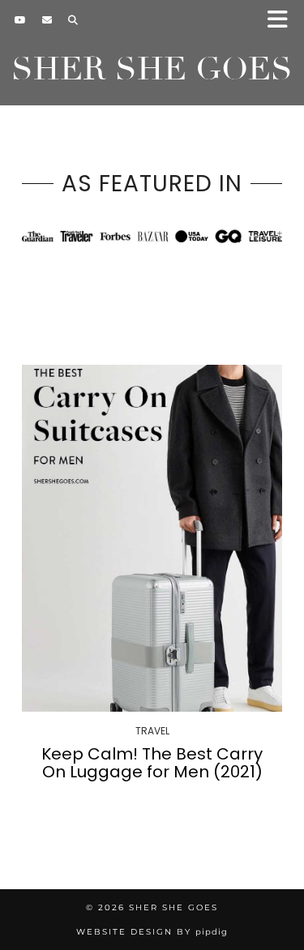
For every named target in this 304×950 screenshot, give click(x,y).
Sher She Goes (152, 68)
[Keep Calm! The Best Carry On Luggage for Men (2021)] (152, 538)
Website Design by (152, 931)
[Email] (47, 20)
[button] (282, 20)
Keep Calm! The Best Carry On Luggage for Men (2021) (152, 762)
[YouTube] (20, 20)
